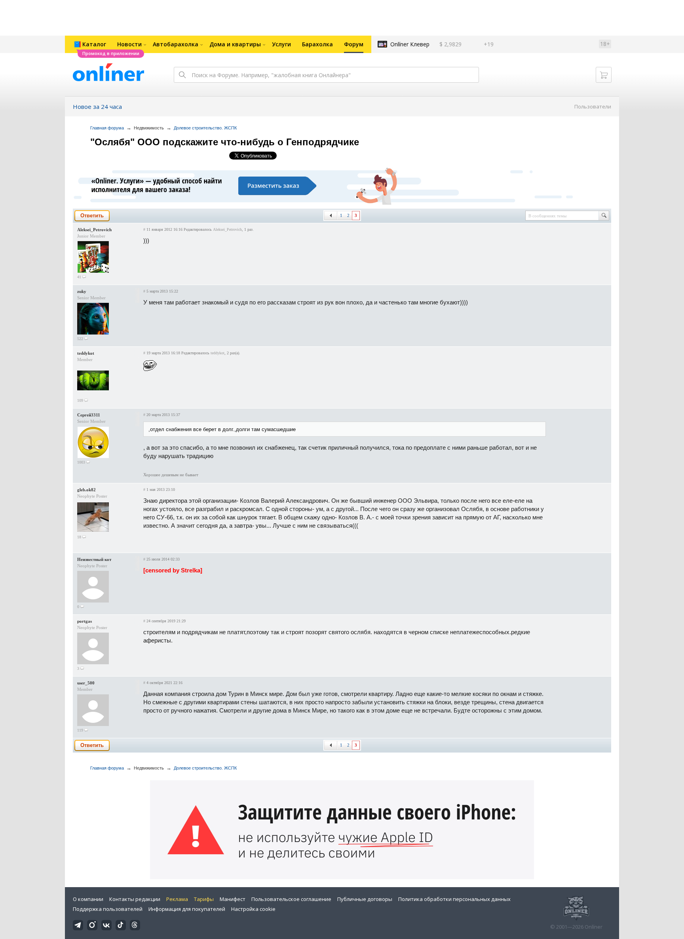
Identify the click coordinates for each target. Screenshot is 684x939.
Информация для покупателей (186, 908)
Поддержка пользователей (107, 908)
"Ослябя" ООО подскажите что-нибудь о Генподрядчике (224, 142)
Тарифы (204, 899)
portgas (84, 621)
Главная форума (107, 127)
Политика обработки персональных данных (454, 899)
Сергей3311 (88, 414)
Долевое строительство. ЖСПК (205, 127)
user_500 (86, 682)
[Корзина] (604, 75)
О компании (88, 899)
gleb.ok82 (86, 489)
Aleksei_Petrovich (94, 229)
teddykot (85, 353)
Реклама (177, 899)
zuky (81, 291)
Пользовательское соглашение (291, 899)
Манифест (232, 899)
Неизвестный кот (94, 559)
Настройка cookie (253, 908)
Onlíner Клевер (409, 44)
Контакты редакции (134, 899)
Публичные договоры (364, 899)
